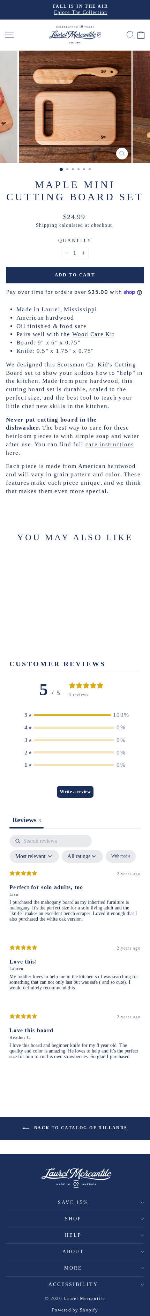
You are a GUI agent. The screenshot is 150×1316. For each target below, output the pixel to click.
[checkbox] (121, 856)
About (73, 1251)
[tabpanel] (75, 952)
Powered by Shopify (75, 1310)
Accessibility (73, 1284)
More (73, 1268)
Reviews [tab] (26, 820)
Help (73, 1235)
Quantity (74, 240)
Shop (73, 1218)
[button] (75, 715)
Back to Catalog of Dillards (79, 1127)
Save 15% (73, 1202)
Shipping (46, 225)
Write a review (75, 791)
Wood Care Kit (93, 334)
